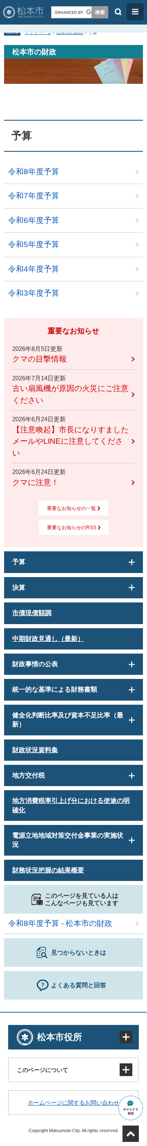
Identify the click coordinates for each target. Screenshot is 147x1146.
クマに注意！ (35, 482)
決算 (18, 587)
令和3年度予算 (33, 293)
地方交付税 (28, 775)
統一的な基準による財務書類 (54, 689)
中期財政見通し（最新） (48, 638)
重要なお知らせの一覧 (71, 508)
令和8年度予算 (33, 171)
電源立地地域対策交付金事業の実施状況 (67, 840)
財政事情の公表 (35, 664)
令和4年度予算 (33, 269)
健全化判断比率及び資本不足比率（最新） (67, 720)
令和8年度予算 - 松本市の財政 (60, 923)
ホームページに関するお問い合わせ (73, 1102)
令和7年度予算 (33, 195)
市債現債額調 (31, 612)
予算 (18, 561)
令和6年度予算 (33, 220)
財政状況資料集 (35, 749)
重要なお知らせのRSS (71, 527)
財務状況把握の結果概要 (48, 870)
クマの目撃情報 (39, 359)
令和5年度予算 (33, 244)
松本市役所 (59, 1037)
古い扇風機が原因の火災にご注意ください (70, 394)
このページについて (42, 1070)
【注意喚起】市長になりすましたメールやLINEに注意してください (70, 441)
